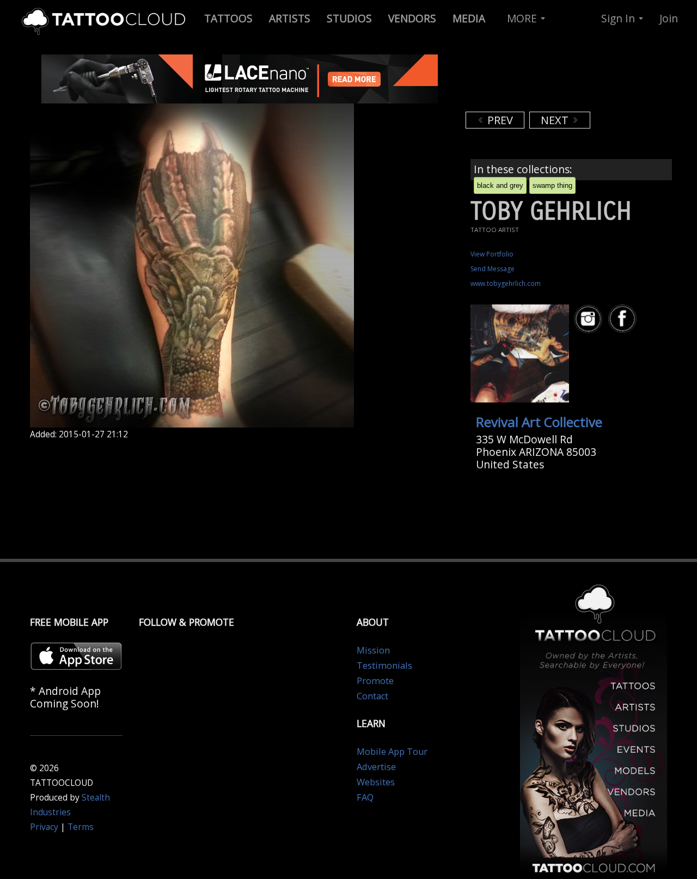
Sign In (619, 18)
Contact (372, 696)
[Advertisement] (553, 81)
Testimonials (384, 666)
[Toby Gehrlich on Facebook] (624, 319)
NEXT (556, 120)
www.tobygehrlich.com (505, 283)
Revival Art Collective (539, 422)
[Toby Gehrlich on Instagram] (590, 319)
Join (668, 18)
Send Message (492, 268)
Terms (81, 827)
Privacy (44, 827)
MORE (523, 18)
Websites (376, 782)
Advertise (376, 767)
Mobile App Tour (392, 752)
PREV (499, 120)
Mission (373, 650)
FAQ (365, 797)
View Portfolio (491, 254)
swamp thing (552, 185)
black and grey (500, 185)
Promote (375, 681)
